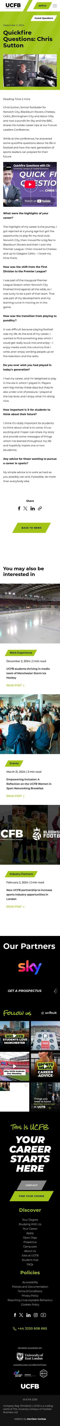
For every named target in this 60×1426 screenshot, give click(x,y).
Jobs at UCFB (30, 1255)
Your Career (30, 1229)
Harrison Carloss (36, 1419)
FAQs (30, 1264)
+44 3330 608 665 (32, 1328)
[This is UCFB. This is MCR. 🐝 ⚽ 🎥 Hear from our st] (14, 1035)
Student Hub (30, 1260)
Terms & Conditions (30, 1291)
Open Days (30, 1238)
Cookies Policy (30, 1305)
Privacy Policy (30, 1296)
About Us (30, 1251)
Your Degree (30, 1220)
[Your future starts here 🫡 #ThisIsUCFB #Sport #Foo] (14, 1097)
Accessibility (30, 1282)
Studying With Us (30, 1224)
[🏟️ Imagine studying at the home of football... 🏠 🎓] (14, 1066)
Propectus (30, 1242)
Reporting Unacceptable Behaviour (30, 1300)
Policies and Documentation (30, 1287)
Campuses (30, 1247)
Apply (30, 1233)
